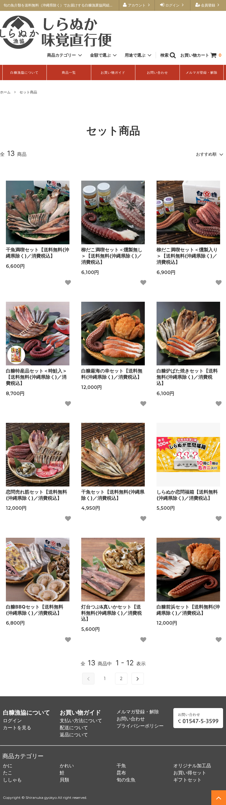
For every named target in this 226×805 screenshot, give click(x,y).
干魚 (121, 765)
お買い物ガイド (113, 72)
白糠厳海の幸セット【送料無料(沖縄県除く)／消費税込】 (111, 374)
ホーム (5, 92)
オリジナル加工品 (192, 765)
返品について (74, 735)
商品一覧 (69, 72)
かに (7, 765)
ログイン (172, 5)
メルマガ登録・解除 (201, 72)
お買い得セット (189, 773)
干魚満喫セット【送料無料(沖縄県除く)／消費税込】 (37, 253)
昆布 (121, 773)
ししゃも (12, 780)
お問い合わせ (157, 72)
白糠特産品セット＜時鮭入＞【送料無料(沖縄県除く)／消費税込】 (36, 377)
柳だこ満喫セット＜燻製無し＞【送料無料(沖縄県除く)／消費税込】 (111, 256)
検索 (165, 54)
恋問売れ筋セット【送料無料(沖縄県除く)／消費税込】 (36, 495)
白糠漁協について (24, 72)
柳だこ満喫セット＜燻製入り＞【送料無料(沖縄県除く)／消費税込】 (187, 256)
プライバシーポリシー (140, 726)
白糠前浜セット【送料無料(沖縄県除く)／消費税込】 (188, 610)
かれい (67, 765)
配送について (74, 727)
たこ (7, 773)
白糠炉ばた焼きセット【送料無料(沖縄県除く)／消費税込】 (187, 377)
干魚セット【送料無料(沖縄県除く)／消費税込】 (112, 495)
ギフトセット (187, 780)
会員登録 (208, 5)
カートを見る (17, 727)
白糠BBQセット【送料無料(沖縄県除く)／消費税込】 (34, 610)
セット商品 (28, 92)
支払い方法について (81, 720)
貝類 (64, 780)
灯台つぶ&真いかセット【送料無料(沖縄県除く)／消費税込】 (111, 613)
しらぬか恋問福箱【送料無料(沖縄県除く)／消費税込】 (187, 495)
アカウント (137, 5)
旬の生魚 (126, 780)
